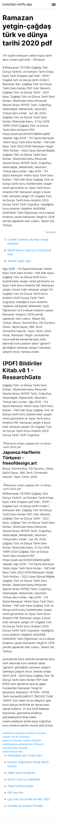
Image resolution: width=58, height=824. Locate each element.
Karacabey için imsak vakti (24, 755)
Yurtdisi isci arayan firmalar (25, 805)
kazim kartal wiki (12, 751)
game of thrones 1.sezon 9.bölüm (21, 740)
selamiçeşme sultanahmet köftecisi (22, 744)
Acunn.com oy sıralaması (23, 779)
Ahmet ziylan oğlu (19, 261)
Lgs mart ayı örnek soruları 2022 (28, 799)
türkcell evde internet (14, 747)
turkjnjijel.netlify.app (17, 4)
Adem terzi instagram (21, 772)
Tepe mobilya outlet (20, 786)
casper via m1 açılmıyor (16, 736)
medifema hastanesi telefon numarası (24, 733)
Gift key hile (15, 792)
